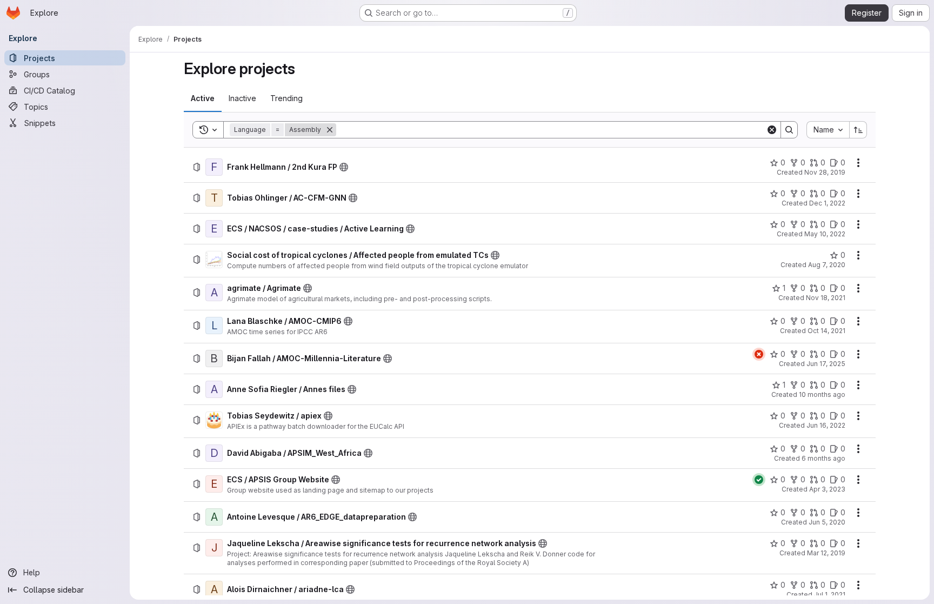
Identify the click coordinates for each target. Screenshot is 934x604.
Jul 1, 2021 (829, 594)
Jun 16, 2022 (825, 425)
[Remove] (329, 129)
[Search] (789, 129)
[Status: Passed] (758, 479)
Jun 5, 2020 (827, 522)
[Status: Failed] (758, 354)
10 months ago (822, 394)
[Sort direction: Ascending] (858, 129)
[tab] (203, 98)
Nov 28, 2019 (824, 172)
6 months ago (823, 458)
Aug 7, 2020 (826, 265)
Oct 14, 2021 (826, 331)
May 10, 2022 (824, 234)
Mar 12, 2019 (826, 553)
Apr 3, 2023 (827, 489)
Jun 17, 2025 (825, 364)
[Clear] (771, 129)
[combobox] (827, 129)
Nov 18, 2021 (825, 298)
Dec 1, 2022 (827, 203)
